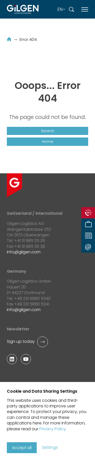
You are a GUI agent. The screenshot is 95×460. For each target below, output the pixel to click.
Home (47, 141)
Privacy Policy (52, 429)
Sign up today (21, 341)
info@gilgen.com (24, 252)
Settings (50, 447)
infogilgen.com (24, 310)
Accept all (22, 448)
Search (47, 130)
